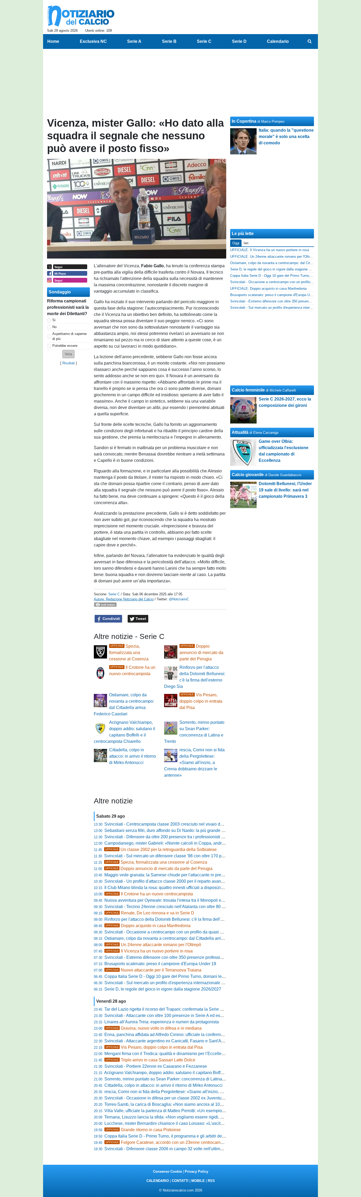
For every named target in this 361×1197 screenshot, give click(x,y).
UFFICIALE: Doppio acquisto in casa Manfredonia (268, 289)
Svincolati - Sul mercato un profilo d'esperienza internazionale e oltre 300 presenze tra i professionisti (198, 982)
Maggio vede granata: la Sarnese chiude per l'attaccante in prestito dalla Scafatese (181, 875)
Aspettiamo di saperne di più (69, 336)
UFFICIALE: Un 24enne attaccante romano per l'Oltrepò (272, 257)
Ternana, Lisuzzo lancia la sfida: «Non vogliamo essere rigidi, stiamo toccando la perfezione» (191, 1117)
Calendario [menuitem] (278, 41)
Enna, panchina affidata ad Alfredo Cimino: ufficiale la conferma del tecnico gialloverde (185, 1034)
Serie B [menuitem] (169, 41)
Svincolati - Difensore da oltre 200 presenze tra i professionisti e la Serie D (173, 837)
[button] (68, 354)
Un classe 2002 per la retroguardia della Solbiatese (161, 849)
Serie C (114, 594)
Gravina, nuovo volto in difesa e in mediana (154, 1028)
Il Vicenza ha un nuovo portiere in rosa (149, 951)
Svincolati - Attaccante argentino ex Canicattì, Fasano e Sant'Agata (166, 1041)
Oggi (235, 243)
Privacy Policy (196, 1171)
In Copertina (244, 121)
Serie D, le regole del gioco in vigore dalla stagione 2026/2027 (162, 989)
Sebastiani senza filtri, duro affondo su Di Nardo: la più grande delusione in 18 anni (182, 830)
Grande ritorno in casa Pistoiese (143, 1129)
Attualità (240, 432)
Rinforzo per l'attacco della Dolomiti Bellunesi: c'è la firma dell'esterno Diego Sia (179, 919)
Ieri (246, 243)
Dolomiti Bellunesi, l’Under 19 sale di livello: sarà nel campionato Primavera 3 (285, 490)
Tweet (140, 618)
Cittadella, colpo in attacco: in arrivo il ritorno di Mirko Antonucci (132, 756)
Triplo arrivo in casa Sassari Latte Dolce (150, 1060)
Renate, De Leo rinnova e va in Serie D (150, 913)
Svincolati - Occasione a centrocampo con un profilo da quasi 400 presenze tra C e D (183, 932)
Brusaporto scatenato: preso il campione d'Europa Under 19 (160, 963)
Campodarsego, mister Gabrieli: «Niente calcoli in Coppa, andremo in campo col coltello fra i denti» (197, 843)
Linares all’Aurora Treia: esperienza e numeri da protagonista (161, 1022)
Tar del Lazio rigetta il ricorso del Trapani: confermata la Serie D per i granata (176, 1009)
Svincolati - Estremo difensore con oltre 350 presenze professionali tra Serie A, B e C (183, 957)
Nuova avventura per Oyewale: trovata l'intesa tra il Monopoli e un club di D (174, 900)
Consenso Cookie (167, 1171)
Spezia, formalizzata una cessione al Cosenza (129, 652)
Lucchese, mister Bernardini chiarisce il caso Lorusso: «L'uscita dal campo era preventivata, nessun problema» (208, 1123)
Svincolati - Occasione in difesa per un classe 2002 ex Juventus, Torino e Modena (180, 1098)
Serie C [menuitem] (204, 41)
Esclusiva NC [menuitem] (93, 41)
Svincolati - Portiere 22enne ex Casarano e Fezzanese (155, 1066)
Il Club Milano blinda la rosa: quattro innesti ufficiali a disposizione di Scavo (174, 887)
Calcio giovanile (248, 474)
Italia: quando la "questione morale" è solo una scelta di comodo (286, 136)
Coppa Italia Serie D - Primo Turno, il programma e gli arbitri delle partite (171, 1136)
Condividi (110, 618)
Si (53, 320)
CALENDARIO (157, 1181)
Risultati (68, 363)
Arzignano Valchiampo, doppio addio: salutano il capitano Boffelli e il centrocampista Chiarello (192, 1072)
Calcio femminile (248, 390)
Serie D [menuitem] (239, 41)
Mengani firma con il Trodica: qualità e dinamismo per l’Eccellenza (166, 1053)
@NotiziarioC (179, 599)
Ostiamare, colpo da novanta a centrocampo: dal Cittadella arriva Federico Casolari (182, 938)
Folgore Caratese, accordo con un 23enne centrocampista (167, 1142)
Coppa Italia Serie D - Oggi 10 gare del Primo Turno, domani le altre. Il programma (181, 976)
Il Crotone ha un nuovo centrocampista (149, 894)
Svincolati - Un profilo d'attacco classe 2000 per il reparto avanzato (166, 881)
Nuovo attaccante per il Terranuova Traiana (153, 970)
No (54, 327)
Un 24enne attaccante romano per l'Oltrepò (153, 944)
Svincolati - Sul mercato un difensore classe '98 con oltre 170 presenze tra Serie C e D (184, 856)
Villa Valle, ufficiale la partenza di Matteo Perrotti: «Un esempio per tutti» (171, 1110)
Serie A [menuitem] (134, 41)
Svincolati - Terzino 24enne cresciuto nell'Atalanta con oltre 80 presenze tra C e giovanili (187, 906)
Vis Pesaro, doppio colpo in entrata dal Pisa (200, 701)
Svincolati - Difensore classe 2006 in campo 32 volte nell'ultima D (165, 1149)
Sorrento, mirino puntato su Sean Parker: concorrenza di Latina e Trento (171, 1079)
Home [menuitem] (53, 41)
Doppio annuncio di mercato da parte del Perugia (201, 652)
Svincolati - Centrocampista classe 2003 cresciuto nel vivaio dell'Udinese (172, 824)
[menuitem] (309, 41)
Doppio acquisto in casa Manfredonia (148, 925)
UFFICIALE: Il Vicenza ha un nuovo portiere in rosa (269, 250)
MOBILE (198, 1181)
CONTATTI (180, 1181)
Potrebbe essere (64, 346)
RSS (211, 1181)
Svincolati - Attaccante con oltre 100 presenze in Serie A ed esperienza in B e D (178, 1015)
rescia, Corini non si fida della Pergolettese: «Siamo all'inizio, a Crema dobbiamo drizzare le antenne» (194, 762)
